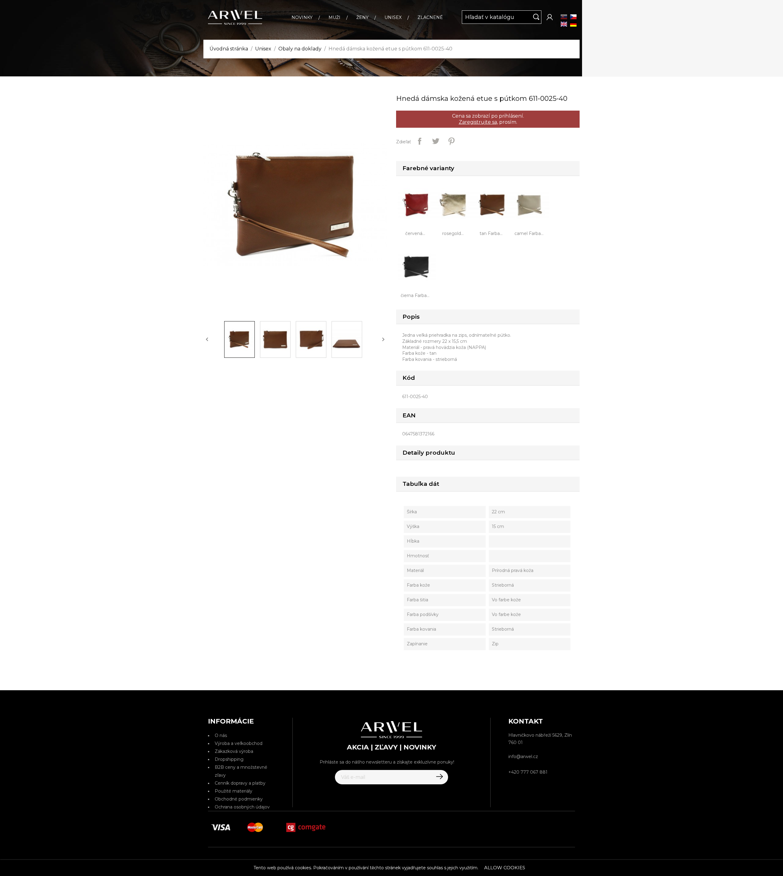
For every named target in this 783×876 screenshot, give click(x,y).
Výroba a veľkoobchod (238, 743)
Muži (334, 17)
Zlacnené (430, 17)
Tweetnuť (435, 141)
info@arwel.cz (523, 756)
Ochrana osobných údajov (242, 807)
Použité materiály (233, 791)
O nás (221, 735)
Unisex (393, 17)
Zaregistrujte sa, (478, 122)
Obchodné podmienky (239, 799)
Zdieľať (420, 141)
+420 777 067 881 (527, 772)
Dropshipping (229, 759)
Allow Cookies (504, 868)
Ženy (362, 17)
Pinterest (451, 141)
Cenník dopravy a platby (240, 783)
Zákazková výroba (234, 751)
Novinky (302, 17)
